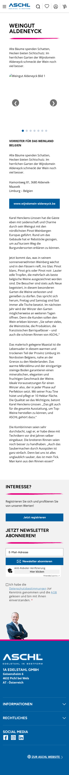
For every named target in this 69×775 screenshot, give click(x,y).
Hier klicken (37, 571)
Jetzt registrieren (34, 517)
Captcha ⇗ (52, 575)
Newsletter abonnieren (37, 561)
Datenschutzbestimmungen (27, 588)
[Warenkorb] (64, 6)
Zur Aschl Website (46, 757)
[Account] (55, 6)
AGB (54, 592)
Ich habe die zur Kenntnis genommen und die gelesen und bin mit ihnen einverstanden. (33, 592)
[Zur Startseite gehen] (19, 6)
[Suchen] (38, 6)
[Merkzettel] (46, 6)
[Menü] (4, 6)
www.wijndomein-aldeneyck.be (34, 203)
